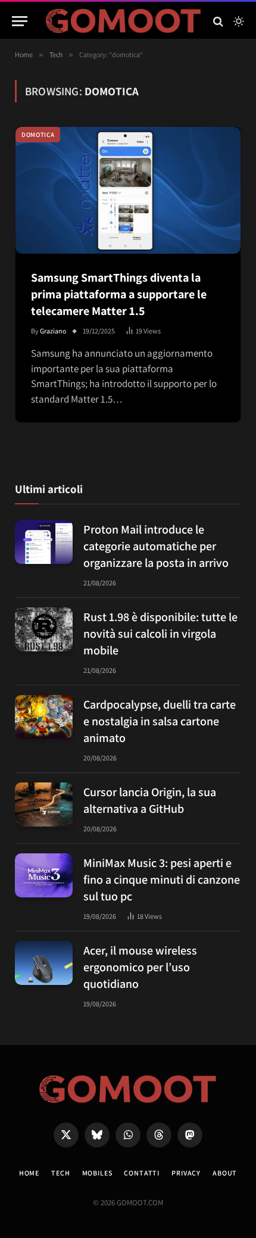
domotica (37, 134)
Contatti (142, 1172)
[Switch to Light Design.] (237, 21)
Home (29, 1172)
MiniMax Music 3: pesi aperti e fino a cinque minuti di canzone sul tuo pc (161, 879)
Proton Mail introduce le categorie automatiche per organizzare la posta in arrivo (156, 546)
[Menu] (19, 21)
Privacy (186, 1172)
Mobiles (97, 1172)
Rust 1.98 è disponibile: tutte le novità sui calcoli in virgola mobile (160, 633)
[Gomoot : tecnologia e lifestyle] (123, 21)
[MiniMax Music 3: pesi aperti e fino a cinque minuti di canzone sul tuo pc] (44, 875)
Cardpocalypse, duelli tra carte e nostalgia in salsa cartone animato (159, 721)
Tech (60, 1172)
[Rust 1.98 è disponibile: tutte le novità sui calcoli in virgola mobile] (44, 629)
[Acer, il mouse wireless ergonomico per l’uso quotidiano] (44, 963)
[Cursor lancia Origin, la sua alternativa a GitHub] (44, 804)
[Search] (218, 21)
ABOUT (225, 1172)
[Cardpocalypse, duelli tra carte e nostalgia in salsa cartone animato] (44, 717)
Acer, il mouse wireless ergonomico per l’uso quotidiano (140, 967)
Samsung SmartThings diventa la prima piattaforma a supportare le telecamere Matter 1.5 (119, 294)
